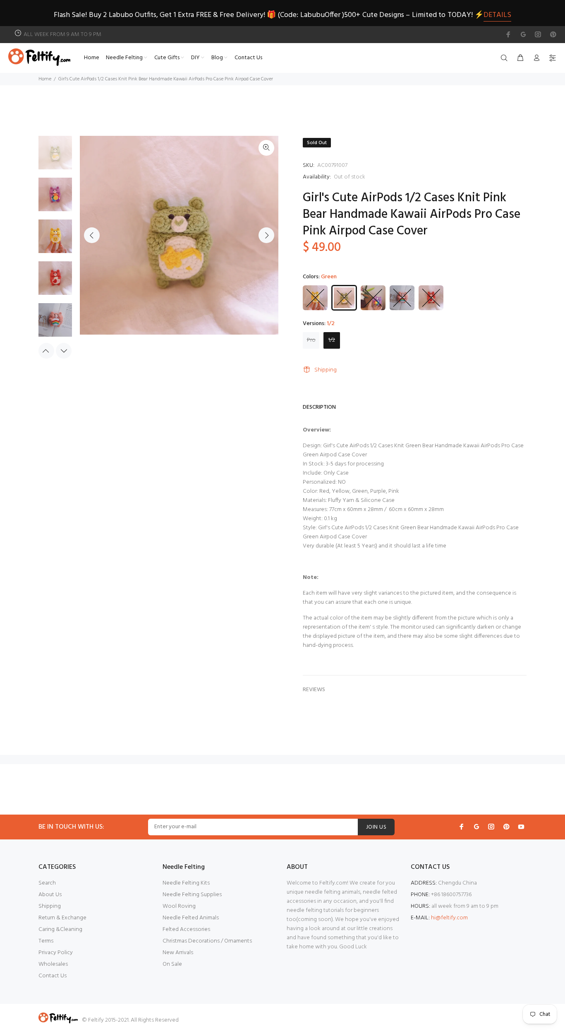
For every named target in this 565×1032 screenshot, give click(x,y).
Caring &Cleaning (60, 929)
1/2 (331, 340)
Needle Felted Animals (191, 918)
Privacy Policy (55, 952)
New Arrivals (178, 952)
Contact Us (52, 976)
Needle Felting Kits (186, 883)
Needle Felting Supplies (192, 894)
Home (44, 79)
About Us (50, 894)
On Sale (172, 964)
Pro (311, 340)
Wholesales (53, 964)
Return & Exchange (62, 918)
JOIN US (376, 827)
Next (266, 235)
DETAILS (497, 15)
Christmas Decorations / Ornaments (207, 941)
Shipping (325, 370)
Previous (92, 235)
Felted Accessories (186, 929)
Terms (45, 941)
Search (47, 883)
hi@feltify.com (449, 918)
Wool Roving (179, 906)
